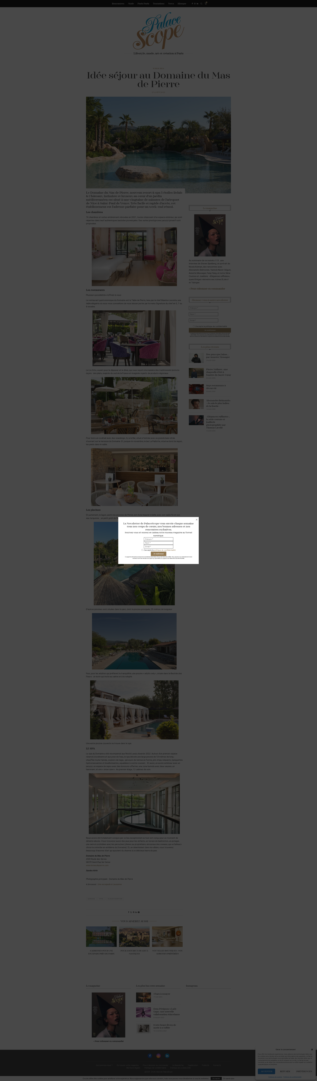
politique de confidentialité (165, 550)
